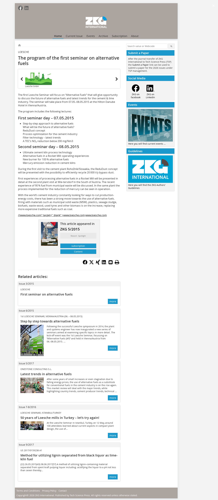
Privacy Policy (49, 490)
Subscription (119, 36)
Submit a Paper (140, 64)
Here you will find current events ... (147, 143)
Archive (103, 36)
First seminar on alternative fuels (46, 294)
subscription (78, 245)
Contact (63, 490)
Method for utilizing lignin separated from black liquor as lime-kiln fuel (68, 457)
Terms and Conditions (28, 490)
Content (78, 251)
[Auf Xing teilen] (98, 263)
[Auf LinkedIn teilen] (104, 263)
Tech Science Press (80, 495)
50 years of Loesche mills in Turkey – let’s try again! (59, 418)
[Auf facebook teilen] (85, 263)
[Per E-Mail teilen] (110, 262)
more (112, 301)
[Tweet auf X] (91, 263)
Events (90, 36)
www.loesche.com (96, 215)
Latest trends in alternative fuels (46, 374)
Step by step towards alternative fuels (49, 321)
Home (58, 36)
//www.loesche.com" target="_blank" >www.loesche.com (51, 215)
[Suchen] (171, 46)
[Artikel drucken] (117, 262)
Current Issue (74, 36)
